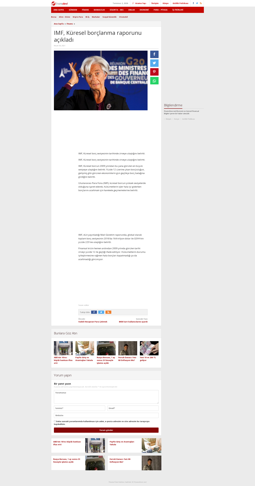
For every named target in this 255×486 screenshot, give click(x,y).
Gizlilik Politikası (188, 119)
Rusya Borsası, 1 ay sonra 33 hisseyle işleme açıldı (106, 360)
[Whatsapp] (154, 80)
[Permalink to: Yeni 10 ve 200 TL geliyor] (149, 348)
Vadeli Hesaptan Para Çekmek (92, 320)
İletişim (168, 119)
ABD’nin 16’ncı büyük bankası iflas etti (63, 360)
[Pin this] (154, 72)
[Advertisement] (65, 152)
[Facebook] (94, 312)
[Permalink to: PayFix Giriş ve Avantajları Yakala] (84, 348)
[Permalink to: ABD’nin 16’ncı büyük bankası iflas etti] (63, 348)
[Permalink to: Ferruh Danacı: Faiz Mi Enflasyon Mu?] (127, 348)
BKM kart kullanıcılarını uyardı (133, 320)
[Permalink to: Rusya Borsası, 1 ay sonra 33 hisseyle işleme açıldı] (106, 348)
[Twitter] (101, 312)
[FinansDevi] (59, 3)
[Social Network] (197, 3)
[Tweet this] (154, 63)
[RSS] (109, 312)
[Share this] (154, 54)
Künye (176, 119)
